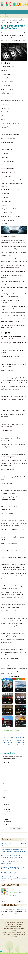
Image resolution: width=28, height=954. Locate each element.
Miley (11, 730)
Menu (14, 12)
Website (5, 797)
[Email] (18, 679)
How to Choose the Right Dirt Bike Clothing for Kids (11, 862)
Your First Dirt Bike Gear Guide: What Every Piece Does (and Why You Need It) (13, 868)
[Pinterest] (14, 679)
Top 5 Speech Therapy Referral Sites (12, 873)
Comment (6, 762)
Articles (8, 20)
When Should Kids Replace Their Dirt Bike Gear (14, 844)
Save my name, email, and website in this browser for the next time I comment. (7, 814)
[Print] (23, 679)
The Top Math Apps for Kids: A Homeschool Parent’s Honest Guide (12, 856)
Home (3, 20)
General (14, 20)
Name (5, 784)
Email (5, 791)
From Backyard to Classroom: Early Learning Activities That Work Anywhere (13, 850)
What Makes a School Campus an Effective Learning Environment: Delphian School (14, 878)
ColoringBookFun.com (19, 909)
